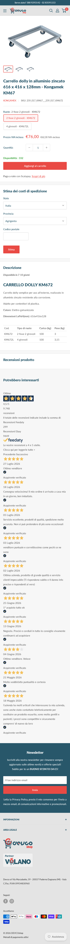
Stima (11, 249)
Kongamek (9, 100)
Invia (35, 789)
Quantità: (8, 147)
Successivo (22, 454)
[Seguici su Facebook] (5, 901)
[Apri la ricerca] (51, 10)
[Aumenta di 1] (46, 147)
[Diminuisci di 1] (29, 147)
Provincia (8, 213)
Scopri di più (38, 176)
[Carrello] (64, 11)
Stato (6, 198)
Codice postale (11, 229)
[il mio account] (57, 10)
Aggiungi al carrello (35, 165)
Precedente (9, 454)
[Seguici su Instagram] (11, 901)
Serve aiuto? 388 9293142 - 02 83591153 (35, 2)
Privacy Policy (20, 799)
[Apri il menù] (5, 10)
